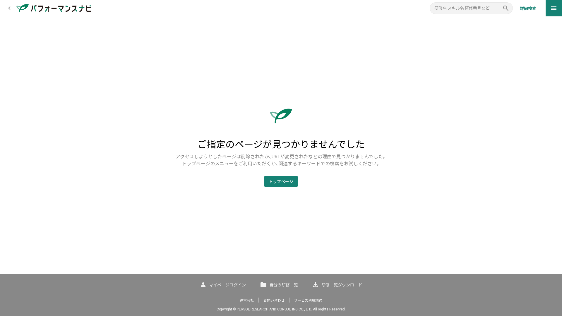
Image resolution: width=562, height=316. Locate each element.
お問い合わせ (274, 300)
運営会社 (247, 300)
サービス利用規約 (308, 300)
